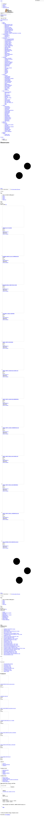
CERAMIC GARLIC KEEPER (8, 313)
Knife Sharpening (6, 770)
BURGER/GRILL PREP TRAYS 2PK (10, 285)
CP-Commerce (7, 814)
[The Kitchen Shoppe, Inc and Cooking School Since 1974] (9, 12)
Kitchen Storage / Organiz (7, 614)
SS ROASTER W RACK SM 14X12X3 (7, 684)
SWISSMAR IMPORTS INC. (10, 651)
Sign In (4, 5)
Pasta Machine (5, 617)
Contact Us (4, 6)
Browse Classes (5, 777)
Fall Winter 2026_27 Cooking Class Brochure (10, 779)
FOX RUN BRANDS (9, 637)
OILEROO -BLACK (4, 696)
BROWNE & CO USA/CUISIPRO (11, 633)
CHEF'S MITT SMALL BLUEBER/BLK (10, 484)
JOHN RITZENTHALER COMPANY (12, 649)
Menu (1, 20)
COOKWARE (7, 667)
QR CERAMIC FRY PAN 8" (5, 756)
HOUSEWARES (8, 663)
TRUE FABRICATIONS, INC (10, 652)
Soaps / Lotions (5, 618)
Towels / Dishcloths (6, 619)
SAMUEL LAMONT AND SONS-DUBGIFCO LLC (14, 648)
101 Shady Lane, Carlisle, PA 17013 (9, 791)
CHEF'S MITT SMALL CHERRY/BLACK (11, 513)
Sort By (1, 189)
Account (1, 137)
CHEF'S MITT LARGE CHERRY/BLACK (11, 427)
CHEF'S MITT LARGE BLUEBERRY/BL (11, 399)
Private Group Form (6, 781)
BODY (6, 671)
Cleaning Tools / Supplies (7, 612)
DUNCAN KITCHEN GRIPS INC (11, 636)
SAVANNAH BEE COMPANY (10, 647)
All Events (4, 4)
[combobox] (5, 14)
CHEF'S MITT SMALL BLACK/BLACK (10, 456)
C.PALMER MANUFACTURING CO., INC (13, 634)
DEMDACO (7, 635)
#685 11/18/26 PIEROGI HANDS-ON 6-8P (8, 708)
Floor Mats (4, 613)
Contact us (4, 765)
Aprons (4, 611)
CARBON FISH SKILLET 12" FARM (7, 720)
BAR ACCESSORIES (9, 668)
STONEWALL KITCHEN (10, 650)
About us (4, 763)
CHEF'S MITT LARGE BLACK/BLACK (10, 370)
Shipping (4, 771)
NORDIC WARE (8, 641)
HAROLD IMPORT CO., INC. (11, 638)
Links (1, 0)
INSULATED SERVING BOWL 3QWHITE (8, 732)
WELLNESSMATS (8, 654)
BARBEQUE (7, 669)
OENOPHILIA (7, 640)
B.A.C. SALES (8, 632)
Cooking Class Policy (6, 778)
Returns (4, 772)
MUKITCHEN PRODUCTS (10, 639)
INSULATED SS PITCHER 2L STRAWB (7, 744)
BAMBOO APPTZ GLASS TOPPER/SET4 (11, 256)
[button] (5, 231)
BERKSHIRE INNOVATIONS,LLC (11, 631)
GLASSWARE (8, 670)
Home (4, 138)
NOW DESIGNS (8, 642)
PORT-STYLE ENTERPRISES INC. (11, 646)
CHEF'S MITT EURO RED (8, 342)
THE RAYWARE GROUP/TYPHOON (12, 653)
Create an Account (6, 7)
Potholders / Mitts (6, 616)
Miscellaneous (5, 615)
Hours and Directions (6, 764)
